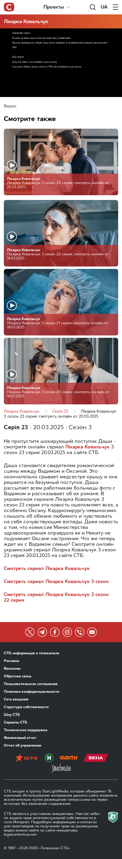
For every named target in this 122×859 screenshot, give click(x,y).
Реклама (11, 661)
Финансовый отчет (20, 738)
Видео (10, 106)
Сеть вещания (16, 699)
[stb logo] (9, 7)
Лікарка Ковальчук (26, 21)
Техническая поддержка (25, 730)
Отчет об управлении (22, 745)
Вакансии (12, 668)
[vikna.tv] (95, 758)
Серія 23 (60, 411)
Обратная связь (17, 676)
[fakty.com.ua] (68, 758)
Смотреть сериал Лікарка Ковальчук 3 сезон (56, 581)
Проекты (54, 7)
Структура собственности (26, 707)
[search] (93, 7)
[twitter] (30, 632)
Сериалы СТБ (15, 722)
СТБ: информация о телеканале (31, 653)
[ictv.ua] (26, 758)
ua (104, 7)
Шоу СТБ (12, 715)
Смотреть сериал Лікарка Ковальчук (47, 568)
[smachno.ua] (61, 768)
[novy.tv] (49, 758)
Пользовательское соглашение (31, 684)
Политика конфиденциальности (31, 692)
